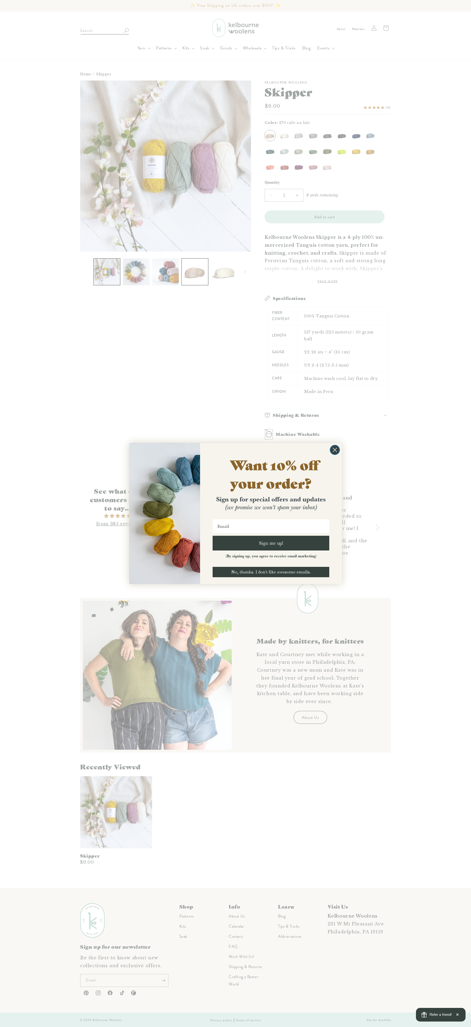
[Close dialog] (335, 450)
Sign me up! (271, 543)
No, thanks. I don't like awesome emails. (271, 572)
